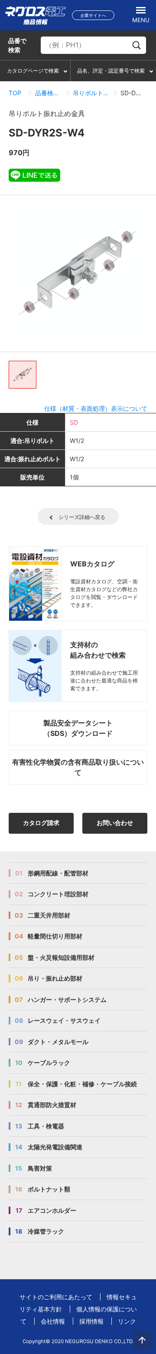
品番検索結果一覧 (48, 92)
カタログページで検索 (33, 70)
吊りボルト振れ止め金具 (91, 92)
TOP (15, 92)
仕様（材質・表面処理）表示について (95, 408)
